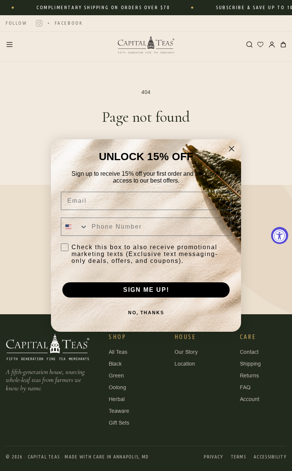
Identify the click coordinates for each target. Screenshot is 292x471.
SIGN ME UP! (146, 289)
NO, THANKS (146, 312)
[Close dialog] (231, 148)
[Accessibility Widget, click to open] (279, 235)
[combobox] (74, 227)
